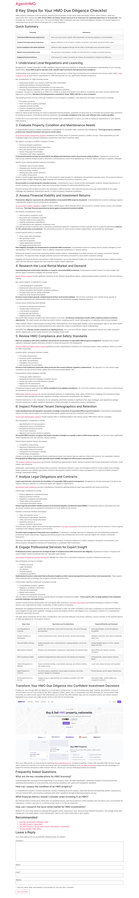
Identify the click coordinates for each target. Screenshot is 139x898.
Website (18, 880)
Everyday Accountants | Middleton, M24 (33, 822)
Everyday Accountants (69, 526)
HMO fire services (31, 394)
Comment (20, 840)
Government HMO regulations (26, 487)
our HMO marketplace (89, 765)
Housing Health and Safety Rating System (31, 346)
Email (18, 872)
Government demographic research (28, 417)
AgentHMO (26, 3)
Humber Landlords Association (30, 462)
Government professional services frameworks (32, 557)
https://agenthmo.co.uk (62, 763)
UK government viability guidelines (28, 206)
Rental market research (24, 276)
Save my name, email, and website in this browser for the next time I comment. (45, 887)
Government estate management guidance (31, 135)
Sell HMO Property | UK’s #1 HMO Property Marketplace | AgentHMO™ (44, 826)
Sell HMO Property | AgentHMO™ (31, 824)
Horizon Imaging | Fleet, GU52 (30, 829)
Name (18, 864)
